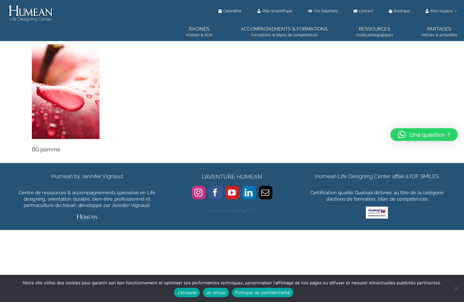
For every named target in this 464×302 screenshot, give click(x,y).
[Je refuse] (456, 288)
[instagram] (198, 192)
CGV (250, 210)
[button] (424, 134)
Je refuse (216, 292)
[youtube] (232, 192)
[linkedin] (249, 192)
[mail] (265, 192)
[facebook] (215, 192)
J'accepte (187, 292)
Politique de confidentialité (262, 292)
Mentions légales (225, 210)
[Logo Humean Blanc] (30, 6)
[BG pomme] (65, 48)
